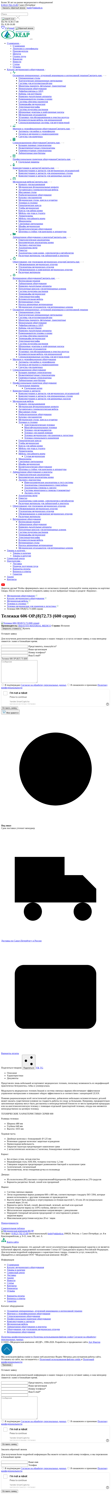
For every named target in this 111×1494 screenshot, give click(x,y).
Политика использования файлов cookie (53, 1337)
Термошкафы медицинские (31, 104)
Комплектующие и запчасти (26, 168)
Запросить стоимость (11, 629)
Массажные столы (27, 192)
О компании (13, 43)
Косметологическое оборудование (35, 229)
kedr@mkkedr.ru (34, 8)
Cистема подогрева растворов (33, 109)
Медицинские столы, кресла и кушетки (38, 200)
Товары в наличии (16, 550)
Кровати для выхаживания (31, 184)
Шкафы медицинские (29, 226)
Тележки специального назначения (41, 438)
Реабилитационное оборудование (35, 195)
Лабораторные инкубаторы (31, 153)
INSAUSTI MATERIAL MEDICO (34, 625)
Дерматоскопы (25, 216)
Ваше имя (33, 1462)
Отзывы (17, 67)
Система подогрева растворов (33, 291)
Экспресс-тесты (32, 493)
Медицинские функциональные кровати (38, 187)
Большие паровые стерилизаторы (34, 145)
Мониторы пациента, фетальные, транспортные (42, 86)
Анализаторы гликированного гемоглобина (45, 485)
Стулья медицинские (34, 456)
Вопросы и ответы (22, 571)
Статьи (16, 64)
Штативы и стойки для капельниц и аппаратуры (42, 231)
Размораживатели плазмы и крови (35, 99)
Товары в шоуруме (22, 555)
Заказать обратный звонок (13, 8)
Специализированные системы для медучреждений (44, 122)
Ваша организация (37, 649)
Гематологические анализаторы (34, 240)
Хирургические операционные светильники (40, 80)
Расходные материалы (29, 272)
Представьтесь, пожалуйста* (42, 646)
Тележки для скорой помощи (38, 432)
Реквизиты (12, 1288)
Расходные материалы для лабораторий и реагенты (43, 255)
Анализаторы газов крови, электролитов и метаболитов (46, 253)
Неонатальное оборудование (32, 88)
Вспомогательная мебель (30, 299)
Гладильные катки (33, 388)
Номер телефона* (37, 652)
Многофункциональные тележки (40, 427)
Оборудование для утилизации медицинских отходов (39, 262)
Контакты (12, 579)
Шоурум (17, 54)
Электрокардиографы (29, 107)
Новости (17, 61)
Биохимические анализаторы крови (36, 242)
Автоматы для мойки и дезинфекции (36, 131)
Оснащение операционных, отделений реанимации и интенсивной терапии (50, 75)
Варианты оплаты (21, 569)
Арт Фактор (94, 1342)
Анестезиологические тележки (39, 425)
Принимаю (6, 1365)
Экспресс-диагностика (29, 245)
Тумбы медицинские (28, 208)
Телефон (32, 1465)
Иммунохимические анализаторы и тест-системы (48, 482)
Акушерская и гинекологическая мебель (38, 189)
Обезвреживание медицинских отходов (38, 264)
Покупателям (14, 561)
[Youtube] (3, 585)
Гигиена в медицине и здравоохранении (38, 134)
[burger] (31, 39)
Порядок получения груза (25, 566)
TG (41, 1067)
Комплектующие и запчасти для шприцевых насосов (44, 176)
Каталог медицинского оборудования (26, 69)
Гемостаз (22, 250)
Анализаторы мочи (27, 247)
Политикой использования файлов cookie (60, 1359)
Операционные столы (29, 78)
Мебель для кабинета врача (31, 218)
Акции (10, 576)
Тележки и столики (28, 202)
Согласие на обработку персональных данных (43, 685)
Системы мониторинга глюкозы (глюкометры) (47, 490)
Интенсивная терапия (29, 281)
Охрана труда (19, 56)
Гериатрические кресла (29, 205)
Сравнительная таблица (13, 1228)
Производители (20, 51)
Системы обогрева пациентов (33, 101)
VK (37, 1067)
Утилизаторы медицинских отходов (36, 267)
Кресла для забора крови (30, 210)
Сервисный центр (16, 558)
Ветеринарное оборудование (27, 278)
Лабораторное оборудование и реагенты (32, 237)
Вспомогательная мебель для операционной (40, 120)
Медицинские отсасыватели (32, 114)
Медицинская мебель (23, 182)
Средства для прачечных (30, 136)
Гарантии (17, 574)
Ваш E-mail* (34, 655)
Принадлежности (9, 1223)
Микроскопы (24, 221)
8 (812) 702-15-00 (9, 5)
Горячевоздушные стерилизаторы (35, 150)
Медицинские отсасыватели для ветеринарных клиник (45, 307)
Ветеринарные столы (28, 302)
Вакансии (17, 59)
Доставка (17, 563)
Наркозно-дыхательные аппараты (35, 96)
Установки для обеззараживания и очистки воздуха (43, 117)
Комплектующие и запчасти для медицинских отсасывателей (48, 170)
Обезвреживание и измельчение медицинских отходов (45, 269)
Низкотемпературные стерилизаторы (36, 148)
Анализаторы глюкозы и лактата (40, 487)
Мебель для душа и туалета (31, 213)
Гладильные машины (28, 162)
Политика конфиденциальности (17, 1337)
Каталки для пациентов (30, 197)
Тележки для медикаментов (37, 430)
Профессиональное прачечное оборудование (35, 159)
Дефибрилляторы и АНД (30, 91)
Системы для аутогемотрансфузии (35, 83)
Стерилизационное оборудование (29, 142)
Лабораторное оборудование (32, 283)
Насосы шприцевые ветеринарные (35, 304)
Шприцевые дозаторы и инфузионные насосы (41, 112)
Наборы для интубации (30, 94)
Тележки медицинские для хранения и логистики (48, 435)
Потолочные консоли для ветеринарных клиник (42, 288)
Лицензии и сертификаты (25, 48)
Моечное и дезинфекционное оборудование (34, 128)
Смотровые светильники (30, 223)
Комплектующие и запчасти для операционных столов (45, 173)
